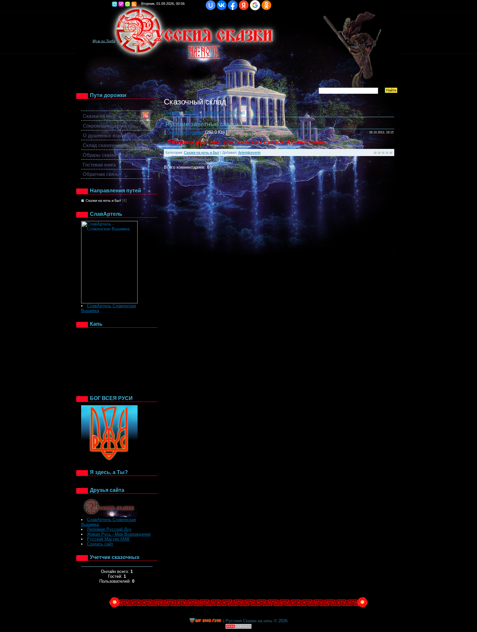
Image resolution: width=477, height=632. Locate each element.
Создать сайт (100, 543)
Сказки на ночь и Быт (103, 200)
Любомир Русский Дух (109, 529)
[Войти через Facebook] (233, 5)
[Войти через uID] (210, 5)
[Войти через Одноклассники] (266, 5)
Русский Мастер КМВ (108, 539)
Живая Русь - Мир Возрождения (119, 534)
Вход (127, 4)
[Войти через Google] (255, 5)
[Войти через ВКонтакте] (221, 5)
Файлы (191, 112)
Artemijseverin (249, 152)
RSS (134, 4)
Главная (114, 4)
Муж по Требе (103, 41)
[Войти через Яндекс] (244, 5)
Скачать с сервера (185, 132)
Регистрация (121, 4)
